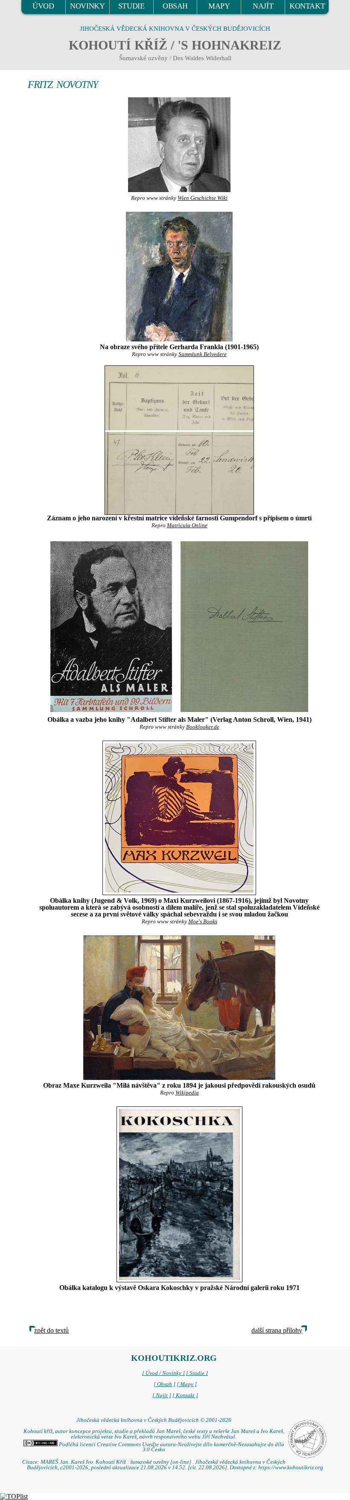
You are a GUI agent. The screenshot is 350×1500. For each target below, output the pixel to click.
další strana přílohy (276, 1330)
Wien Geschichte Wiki (203, 198)
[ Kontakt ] (185, 1395)
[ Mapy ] (187, 1384)
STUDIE (131, 6)
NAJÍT (263, 6)
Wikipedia (187, 1093)
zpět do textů (51, 1330)
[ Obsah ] (164, 1384)
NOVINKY (87, 6)
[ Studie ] (197, 1373)
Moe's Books (202, 922)
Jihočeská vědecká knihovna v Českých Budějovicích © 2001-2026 (153, 1420)
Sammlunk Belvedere (202, 354)
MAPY (219, 6)
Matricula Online (187, 525)
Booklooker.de (202, 727)
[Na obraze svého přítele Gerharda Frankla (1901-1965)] (179, 277)
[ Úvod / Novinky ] (163, 1373)
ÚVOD (43, 6)
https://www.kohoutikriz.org (290, 1468)
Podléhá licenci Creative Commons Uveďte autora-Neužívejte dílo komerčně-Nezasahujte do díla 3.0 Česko (171, 1447)
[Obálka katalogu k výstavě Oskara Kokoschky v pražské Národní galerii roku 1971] (179, 1194)
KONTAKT (307, 6)
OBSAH (175, 6)
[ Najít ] (161, 1395)
